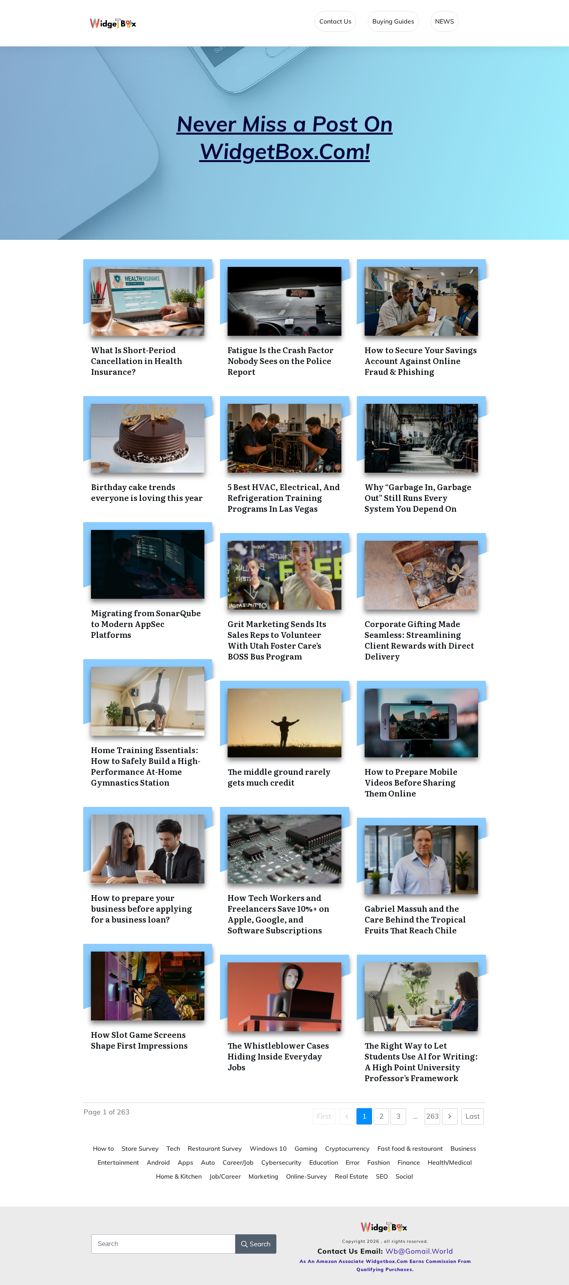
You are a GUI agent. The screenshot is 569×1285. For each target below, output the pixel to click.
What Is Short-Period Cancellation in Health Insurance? (136, 360)
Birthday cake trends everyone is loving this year (147, 492)
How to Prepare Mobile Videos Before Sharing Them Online (411, 782)
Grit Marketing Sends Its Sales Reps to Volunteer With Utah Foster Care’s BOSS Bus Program (277, 640)
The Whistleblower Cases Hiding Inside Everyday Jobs (278, 1056)
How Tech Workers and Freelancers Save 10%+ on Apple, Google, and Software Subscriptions (278, 914)
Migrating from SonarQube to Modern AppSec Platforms (146, 623)
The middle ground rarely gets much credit (279, 777)
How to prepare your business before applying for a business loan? (141, 908)
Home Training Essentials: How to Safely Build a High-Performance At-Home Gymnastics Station (146, 766)
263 (432, 1116)
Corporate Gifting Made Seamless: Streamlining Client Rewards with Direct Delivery (419, 640)
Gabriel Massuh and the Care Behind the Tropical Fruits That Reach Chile (415, 919)
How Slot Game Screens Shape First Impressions (139, 1040)
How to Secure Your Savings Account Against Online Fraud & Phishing (421, 360)
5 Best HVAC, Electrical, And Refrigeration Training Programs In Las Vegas (284, 497)
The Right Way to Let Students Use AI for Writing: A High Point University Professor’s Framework (421, 1061)
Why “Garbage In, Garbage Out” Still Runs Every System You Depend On (418, 497)
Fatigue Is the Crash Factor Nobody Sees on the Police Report (281, 360)
